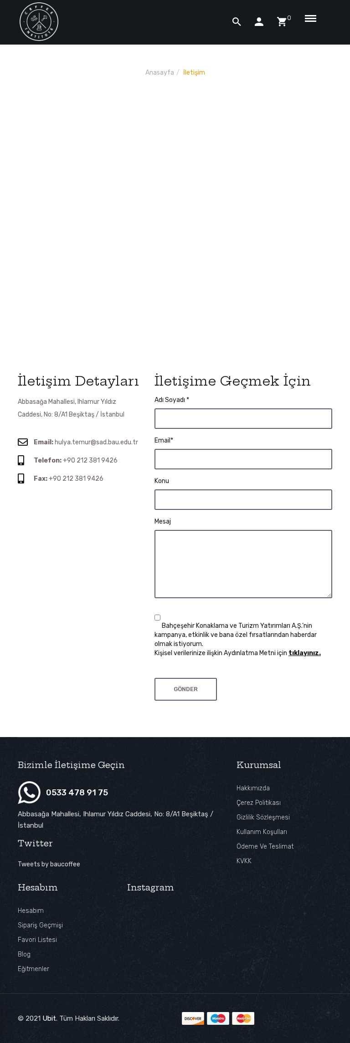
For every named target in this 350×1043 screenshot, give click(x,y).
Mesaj (162, 521)
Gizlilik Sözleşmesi (263, 817)
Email (163, 440)
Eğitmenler (33, 969)
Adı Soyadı (171, 400)
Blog (24, 954)
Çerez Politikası (259, 803)
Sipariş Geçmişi (40, 925)
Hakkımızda (253, 788)
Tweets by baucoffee (49, 864)
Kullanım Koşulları (262, 832)
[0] (281, 21)
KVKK (244, 861)
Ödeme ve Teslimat (265, 846)
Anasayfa (159, 72)
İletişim (194, 72)
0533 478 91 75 (77, 793)
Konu (161, 481)
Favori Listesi (37, 940)
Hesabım (31, 911)
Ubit (49, 1018)
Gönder (186, 689)
